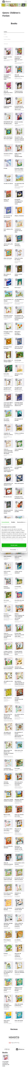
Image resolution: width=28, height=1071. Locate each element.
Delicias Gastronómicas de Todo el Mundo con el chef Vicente (19, 616)
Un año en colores (8, 183)
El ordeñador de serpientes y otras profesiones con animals (19, 317)
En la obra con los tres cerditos (8, 893)
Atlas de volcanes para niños (19, 815)
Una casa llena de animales (8, 847)
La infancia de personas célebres (8, 769)
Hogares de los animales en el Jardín (7, 989)
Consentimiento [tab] (5, 522)
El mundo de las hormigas (8, 347)
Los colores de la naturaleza (8, 829)
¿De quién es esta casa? (8, 682)
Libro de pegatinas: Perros (19, 75)
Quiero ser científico (6, 200)
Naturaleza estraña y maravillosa (18, 333)
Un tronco (6, 600)
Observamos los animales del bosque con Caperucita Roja (8, 716)
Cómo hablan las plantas (19, 449)
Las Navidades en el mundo (19, 300)
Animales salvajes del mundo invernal (8, 925)
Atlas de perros (8, 697)
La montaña (18, 586)
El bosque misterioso (17, 244)
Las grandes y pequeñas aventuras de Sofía (7, 77)
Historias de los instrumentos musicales (19, 783)
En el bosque (18, 360)
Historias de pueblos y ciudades (18, 830)
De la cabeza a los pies (8, 229)
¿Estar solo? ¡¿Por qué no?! (8, 244)
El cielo (5, 168)
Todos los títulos (7, 39)
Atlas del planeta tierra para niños (8, 137)
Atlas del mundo (19, 1020)
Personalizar (13, 549)
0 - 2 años (6, 36)
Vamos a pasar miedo (18, 274)
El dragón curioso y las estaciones (8, 316)
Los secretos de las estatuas (8, 216)
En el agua (17, 768)
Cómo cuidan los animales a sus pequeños (19, 925)
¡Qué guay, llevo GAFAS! (19, 374)
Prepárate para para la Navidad (19, 91)
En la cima (6, 287)
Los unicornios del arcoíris (19, 184)
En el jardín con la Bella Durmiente (19, 878)
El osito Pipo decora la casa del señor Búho (19, 635)
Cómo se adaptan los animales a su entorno (8, 972)
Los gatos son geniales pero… (19, 388)
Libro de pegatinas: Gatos (8, 91)
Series (5, 34)
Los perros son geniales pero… (8, 388)
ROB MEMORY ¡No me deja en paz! (8, 122)
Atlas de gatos (7, 556)
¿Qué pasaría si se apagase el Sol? (8, 484)
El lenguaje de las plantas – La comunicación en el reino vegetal (8, 469)
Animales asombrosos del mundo (19, 699)
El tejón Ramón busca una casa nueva (18, 653)
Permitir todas (14, 545)
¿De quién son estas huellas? (7, 733)
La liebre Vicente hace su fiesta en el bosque (8, 653)
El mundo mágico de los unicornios (19, 169)
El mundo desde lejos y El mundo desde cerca (19, 404)
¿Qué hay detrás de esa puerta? (19, 347)
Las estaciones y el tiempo (8, 300)
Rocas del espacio (19, 483)
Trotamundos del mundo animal (19, 908)
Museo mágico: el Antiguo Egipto (8, 361)
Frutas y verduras (19, 433)
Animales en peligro (18, 893)
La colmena (17, 939)
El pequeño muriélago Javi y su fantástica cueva (19, 201)
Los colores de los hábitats (19, 715)
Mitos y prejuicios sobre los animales (19, 971)
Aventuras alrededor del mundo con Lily (18, 848)
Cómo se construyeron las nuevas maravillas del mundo (8, 451)
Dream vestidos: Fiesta (19, 122)
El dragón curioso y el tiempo (8, 332)
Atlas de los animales (7, 1021)
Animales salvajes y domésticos (19, 800)
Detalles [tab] (13, 522)
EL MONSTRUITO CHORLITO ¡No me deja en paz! (19, 108)
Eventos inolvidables (7, 587)
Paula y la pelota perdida (19, 510)
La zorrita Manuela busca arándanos (8, 667)
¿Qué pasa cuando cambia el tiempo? (8, 800)
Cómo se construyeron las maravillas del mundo (8, 635)
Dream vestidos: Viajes (8, 57)
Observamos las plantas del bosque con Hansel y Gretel (8, 752)
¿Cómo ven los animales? (18, 572)
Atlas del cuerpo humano (8, 908)
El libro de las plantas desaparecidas (18, 155)
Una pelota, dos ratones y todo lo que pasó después (19, 138)
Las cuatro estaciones (6, 419)
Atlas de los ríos (19, 750)
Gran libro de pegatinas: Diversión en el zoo (18, 59)
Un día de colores (8, 153)
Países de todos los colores (19, 258)
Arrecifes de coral (19, 600)
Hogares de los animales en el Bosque (18, 989)
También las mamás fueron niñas (18, 230)
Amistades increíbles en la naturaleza (7, 1005)
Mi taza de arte (8, 496)
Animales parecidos (6, 782)
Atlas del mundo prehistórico (19, 1004)
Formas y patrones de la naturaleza (7, 615)
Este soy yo (18, 287)
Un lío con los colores (7, 572)
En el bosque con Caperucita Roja (8, 878)
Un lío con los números (18, 557)
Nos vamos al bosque (7, 274)
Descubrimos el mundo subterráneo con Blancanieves (19, 734)
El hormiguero (7, 939)
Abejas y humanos (19, 215)
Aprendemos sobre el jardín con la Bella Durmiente (19, 683)
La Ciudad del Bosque (18, 467)
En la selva (6, 373)
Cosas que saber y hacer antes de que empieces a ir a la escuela (8, 405)
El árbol (6, 953)
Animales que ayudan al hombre (19, 667)
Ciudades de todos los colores (8, 433)
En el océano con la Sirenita (19, 863)
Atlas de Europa (8, 258)
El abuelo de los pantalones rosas (19, 497)
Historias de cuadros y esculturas (18, 955)
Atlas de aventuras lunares (8, 863)
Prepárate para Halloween (8, 107)
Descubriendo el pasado (19, 419)
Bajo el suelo (7, 814)
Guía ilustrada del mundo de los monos (8, 511)
